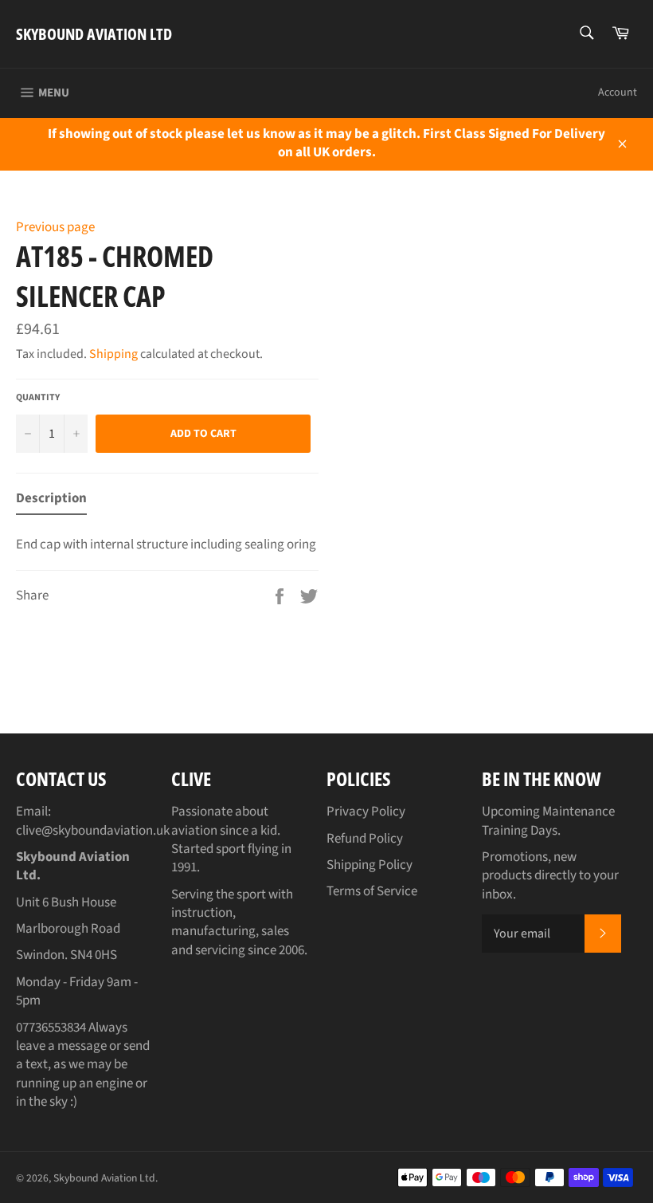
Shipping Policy (369, 865)
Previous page (55, 227)
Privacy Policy (365, 811)
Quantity (38, 397)
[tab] (51, 501)
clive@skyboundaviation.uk (93, 830)
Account (617, 92)
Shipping (113, 354)
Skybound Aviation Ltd (94, 34)
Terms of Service (371, 891)
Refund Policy (364, 838)
